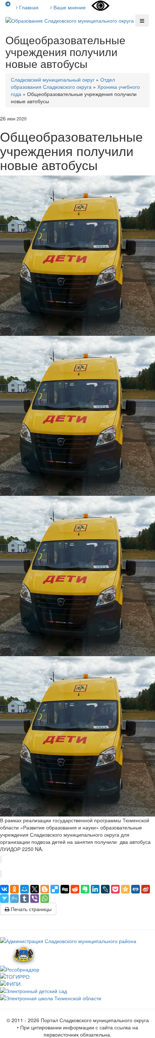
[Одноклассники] (14, 889)
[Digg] (65, 889)
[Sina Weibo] (145, 889)
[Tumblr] (24, 898)
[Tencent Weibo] (14, 898)
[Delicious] (54, 889)
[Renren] (135, 889)
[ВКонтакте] (4, 889)
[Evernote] (85, 889)
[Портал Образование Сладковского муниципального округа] (70, 19)
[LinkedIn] (95, 889)
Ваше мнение (69, 7)
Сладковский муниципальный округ (52, 79)
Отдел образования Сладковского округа (63, 83)
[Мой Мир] (24, 889)
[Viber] (34, 898)
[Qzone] (125, 889)
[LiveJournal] (105, 889)
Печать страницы (30, 909)
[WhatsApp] (44, 898)
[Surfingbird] (4, 898)
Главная (28, 7)
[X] (34, 889)
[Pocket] (115, 889)
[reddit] (75, 889)
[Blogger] (44, 889)
